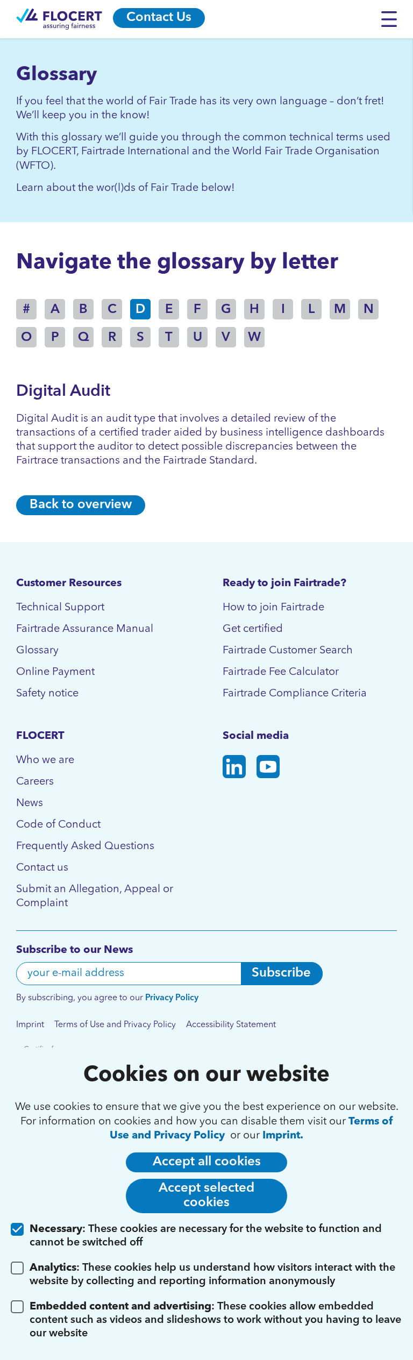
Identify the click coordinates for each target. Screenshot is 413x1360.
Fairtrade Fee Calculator (281, 672)
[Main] (59, 19)
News (29, 803)
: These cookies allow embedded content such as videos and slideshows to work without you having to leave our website (215, 1320)
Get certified (253, 629)
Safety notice (47, 693)
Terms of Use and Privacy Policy (115, 1025)
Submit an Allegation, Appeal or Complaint (94, 896)
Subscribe (281, 973)
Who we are (45, 760)
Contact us (42, 868)
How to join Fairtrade (273, 607)
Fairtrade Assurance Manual (84, 629)
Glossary (37, 650)
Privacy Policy (171, 998)
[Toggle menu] (392, 19)
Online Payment (55, 672)
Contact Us (158, 17)
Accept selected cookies (206, 1195)
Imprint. (282, 1135)
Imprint (30, 1025)
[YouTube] (268, 768)
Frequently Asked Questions (85, 846)
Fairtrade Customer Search (288, 650)
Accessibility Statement (231, 1025)
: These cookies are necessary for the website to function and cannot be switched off (206, 1236)
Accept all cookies (207, 1162)
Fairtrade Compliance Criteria (295, 693)
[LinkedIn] (234, 768)
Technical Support (60, 607)
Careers (35, 782)
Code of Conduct (58, 825)
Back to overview (81, 505)
